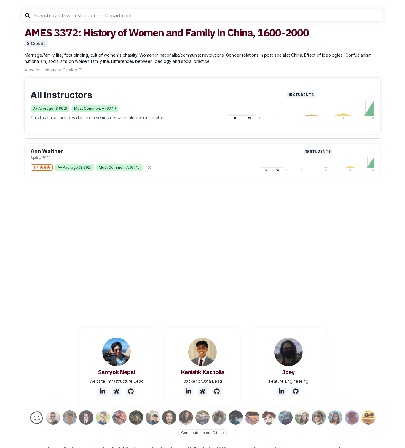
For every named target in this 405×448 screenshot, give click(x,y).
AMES (38, 32)
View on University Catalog (51, 69)
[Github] (130, 391)
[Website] (116, 391)
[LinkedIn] (102, 391)
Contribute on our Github (202, 433)
